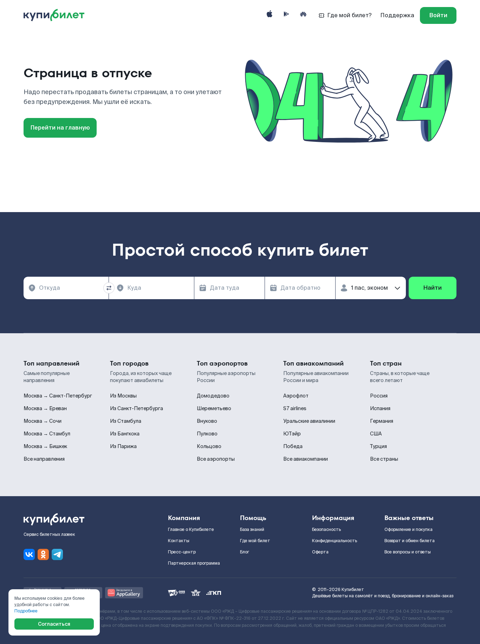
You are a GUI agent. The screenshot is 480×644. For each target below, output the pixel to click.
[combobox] (66, 288)
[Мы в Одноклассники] (43, 554)
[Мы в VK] (29, 554)
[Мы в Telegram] (57, 554)
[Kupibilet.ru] (57, 15)
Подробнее (26, 611)
